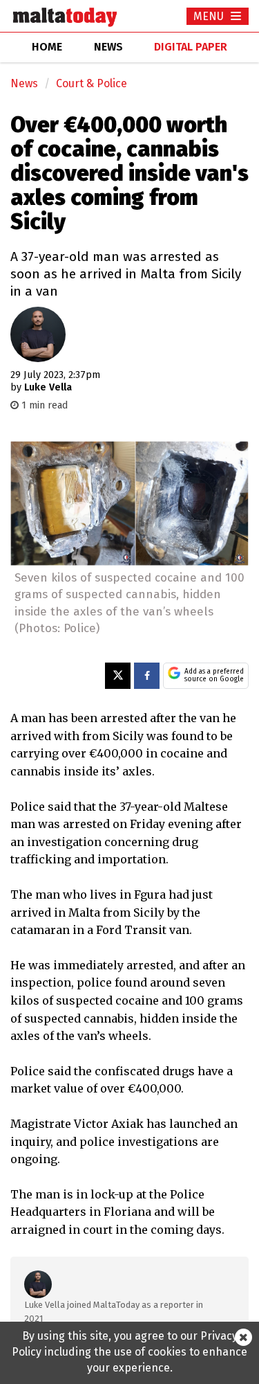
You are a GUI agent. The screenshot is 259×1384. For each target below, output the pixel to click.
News (24, 83)
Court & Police (91, 83)
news (108, 46)
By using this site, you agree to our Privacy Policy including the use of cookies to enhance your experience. (129, 1351)
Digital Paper (190, 46)
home (47, 46)
